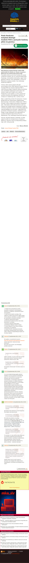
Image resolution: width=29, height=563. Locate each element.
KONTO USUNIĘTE (8, 402)
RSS (4, 551)
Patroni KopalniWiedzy (14, 487)
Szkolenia (10, 552)
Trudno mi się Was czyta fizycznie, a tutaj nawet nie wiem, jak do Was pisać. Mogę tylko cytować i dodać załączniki (14, 543)
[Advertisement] (14, 206)
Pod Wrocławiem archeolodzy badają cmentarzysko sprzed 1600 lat (15, 534)
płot (7, 131)
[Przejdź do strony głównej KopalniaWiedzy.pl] (14, 17)
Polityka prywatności (12, 551)
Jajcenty (6, 336)
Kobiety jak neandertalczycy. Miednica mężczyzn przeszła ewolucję (14, 540)
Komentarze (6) (5, 303)
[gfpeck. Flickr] (14, 68)
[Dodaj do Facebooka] (10, 140)
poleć (27, 139)
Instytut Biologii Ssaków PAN (11, 128)
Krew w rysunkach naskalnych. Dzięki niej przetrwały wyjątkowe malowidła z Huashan (13, 518)
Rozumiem (17, 8)
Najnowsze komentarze (7, 531)
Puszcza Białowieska (20, 131)
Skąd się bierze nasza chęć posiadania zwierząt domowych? (12, 524)
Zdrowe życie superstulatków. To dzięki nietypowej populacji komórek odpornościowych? (15, 527)
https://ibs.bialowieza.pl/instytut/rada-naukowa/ (14, 340)
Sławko (6, 349)
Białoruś (12, 131)
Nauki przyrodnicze (18, 44)
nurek (5, 305)
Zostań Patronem (5, 471)
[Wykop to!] (6, 140)
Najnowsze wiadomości (7, 515)
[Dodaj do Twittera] (15, 140)
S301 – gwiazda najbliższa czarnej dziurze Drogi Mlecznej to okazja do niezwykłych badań (14, 521)
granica (3, 131)
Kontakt (21, 551)
